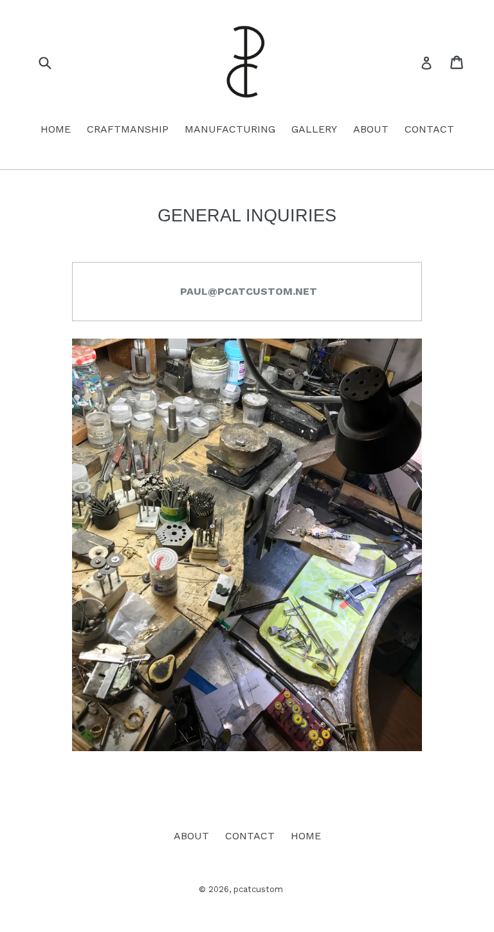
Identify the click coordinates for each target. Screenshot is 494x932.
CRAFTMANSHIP (128, 129)
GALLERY (314, 129)
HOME (56, 129)
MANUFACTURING (230, 129)
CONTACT (429, 129)
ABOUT (371, 129)
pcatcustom (258, 889)
